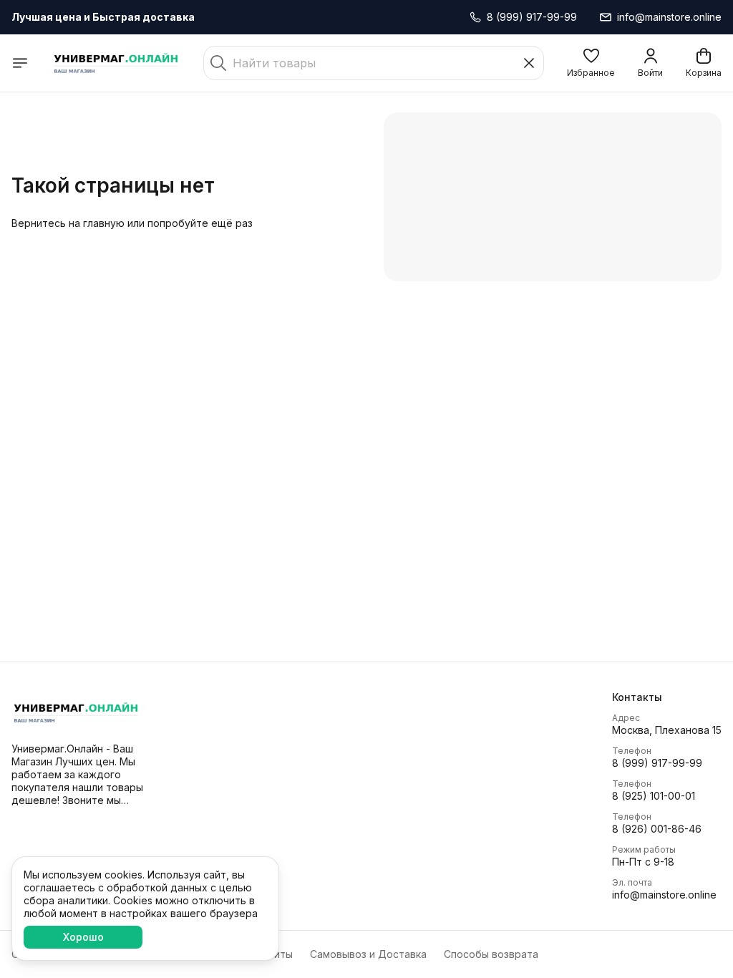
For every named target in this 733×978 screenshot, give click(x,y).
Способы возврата (491, 954)
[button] (591, 63)
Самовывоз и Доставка (368, 954)
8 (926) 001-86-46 (657, 829)
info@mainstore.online (664, 895)
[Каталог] (20, 63)
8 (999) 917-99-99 (657, 763)
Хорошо (83, 937)
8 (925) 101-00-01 (653, 796)
